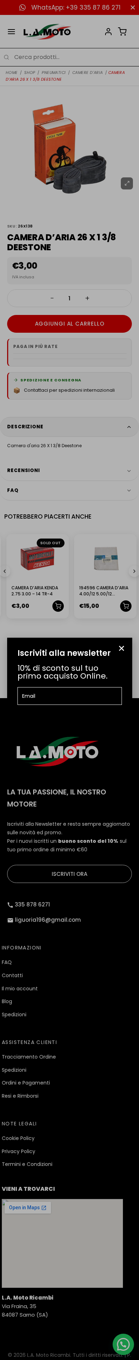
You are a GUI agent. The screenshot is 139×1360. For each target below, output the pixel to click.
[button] (121, 648)
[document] (69, 680)
